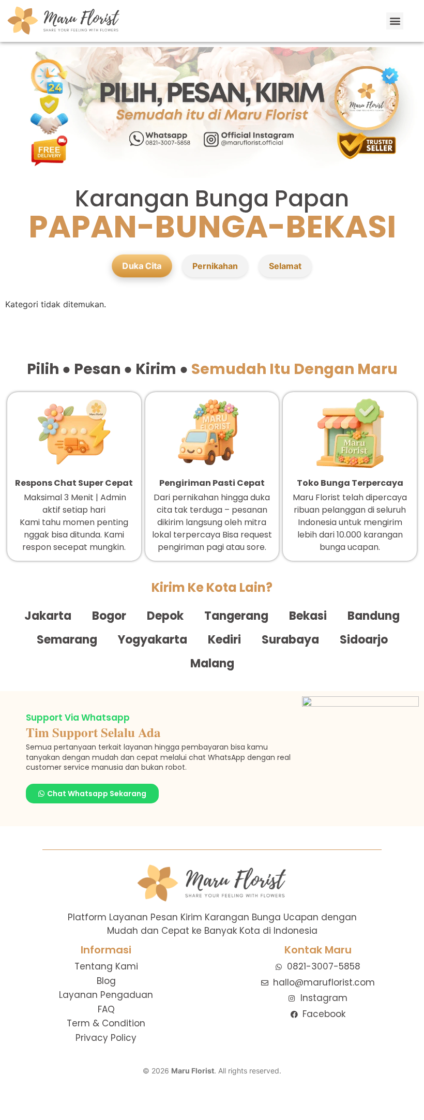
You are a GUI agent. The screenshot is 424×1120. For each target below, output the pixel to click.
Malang (212, 663)
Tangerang (236, 616)
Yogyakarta (152, 640)
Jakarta (47, 616)
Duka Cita (142, 266)
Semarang (67, 640)
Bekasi (308, 616)
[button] (394, 20)
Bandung (373, 616)
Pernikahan (215, 266)
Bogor (109, 616)
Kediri (224, 640)
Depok (165, 616)
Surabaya (290, 640)
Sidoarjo (364, 640)
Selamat (285, 266)
